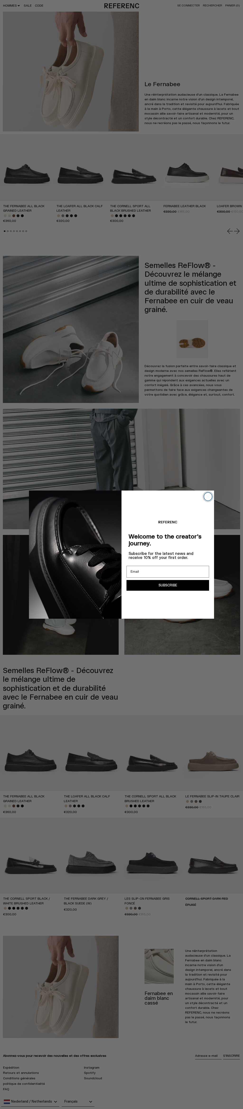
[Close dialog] (208, 496)
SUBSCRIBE (168, 585)
